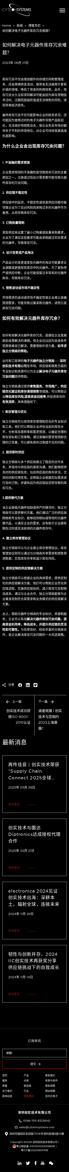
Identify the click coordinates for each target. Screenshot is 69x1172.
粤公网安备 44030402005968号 (35, 1146)
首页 (4, 1075)
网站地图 (50, 1090)
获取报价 (29, 1096)
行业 (26, 1090)
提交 (33, 1063)
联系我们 (50, 1075)
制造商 (27, 1085)
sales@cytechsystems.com (36, 1127)
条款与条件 (51, 1080)
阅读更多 (14, 804)
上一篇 (16, 701)
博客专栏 (34, 25)
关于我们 (7, 1090)
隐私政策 (50, 1085)
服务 (4, 1080)
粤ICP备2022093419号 (34, 1150)
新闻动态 (7, 1096)
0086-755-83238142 (36, 1120)
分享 (10, 684)
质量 (4, 1085)
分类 (26, 1080)
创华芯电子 (51, 1096)
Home (6, 25)
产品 (26, 1075)
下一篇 (43, 701)
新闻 (20, 25)
